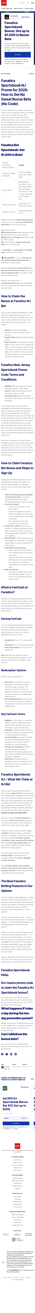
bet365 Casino (17, 1160)
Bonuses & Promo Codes (17, 1211)
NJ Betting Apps (17, 1201)
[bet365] (5, 1088)
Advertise (27, 1277)
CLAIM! (21, 165)
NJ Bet (32, 1078)
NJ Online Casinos (17, 1157)
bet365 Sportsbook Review (9, 1126)
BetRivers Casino (17, 1162)
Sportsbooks (25, 17)
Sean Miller (7, 1066)
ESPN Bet (17, 1188)
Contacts (22, 1277)
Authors (10, 1277)
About (5, 1277)
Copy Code (24, 1118)
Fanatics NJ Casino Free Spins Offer (14, 813)
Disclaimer (15, 1277)
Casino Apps (29, 8)
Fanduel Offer (17, 1222)
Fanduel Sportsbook (17, 1186)
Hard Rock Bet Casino (17, 1165)
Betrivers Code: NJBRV (17, 1217)
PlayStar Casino (17, 1167)
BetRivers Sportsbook (17, 1180)
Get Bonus (18, 54)
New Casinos (18, 8)
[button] (21, 2)
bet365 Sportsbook (17, 1178)
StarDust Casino (17, 1170)
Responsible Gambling (17, 1279)
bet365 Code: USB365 (18, 1214)
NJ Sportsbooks (17, 1175)
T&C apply (19, 61)
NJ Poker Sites (17, 1207)
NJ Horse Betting (17, 1204)
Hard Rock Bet (17, 1183)
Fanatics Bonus (17, 1220)
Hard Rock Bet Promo (17, 1225)
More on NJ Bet (17, 1193)
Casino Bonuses (6, 8)
